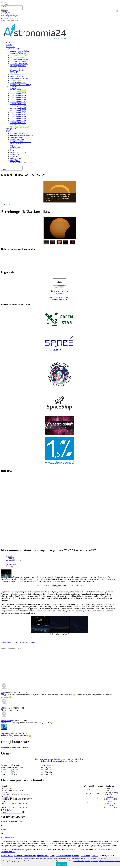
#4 (2, 734)
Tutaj (16, 20)
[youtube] (5, 810)
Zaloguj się (5, 747)
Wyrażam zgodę (61, 864)
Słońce (4, 793)
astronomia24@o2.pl (8, 837)
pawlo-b (110, 788)
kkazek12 (110, 806)
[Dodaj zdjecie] (8, 810)
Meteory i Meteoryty (13, 560)
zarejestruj (56, 761)
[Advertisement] (18, 510)
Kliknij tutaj (5, 16)
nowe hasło (63, 300)
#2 (2, 708)
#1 (2, 693)
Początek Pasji (7, 797)
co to (3, 801)
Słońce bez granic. (8, 788)
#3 (2, 721)
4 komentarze (11, 564)
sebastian (7, 721)
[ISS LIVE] (10, 810)
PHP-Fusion (16, 850)
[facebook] (1, 810)
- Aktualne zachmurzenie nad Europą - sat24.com (19, 642)
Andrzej (9, 556)
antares (110, 801)
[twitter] (3, 810)
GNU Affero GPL (101, 850)
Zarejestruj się (59, 293)
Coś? (3, 806)
